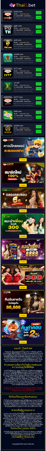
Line (38, 12)
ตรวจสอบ (23, 159)
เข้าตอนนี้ (39, 17)
